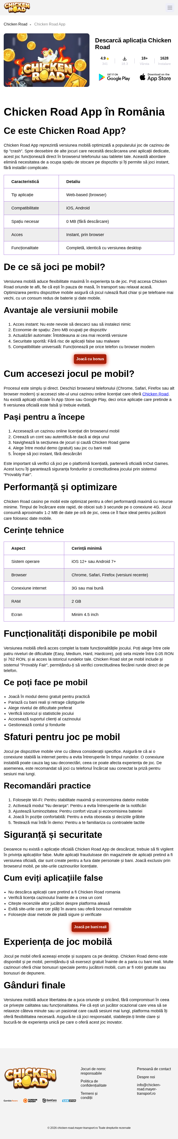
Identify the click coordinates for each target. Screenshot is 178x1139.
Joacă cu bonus (90, 359)
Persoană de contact (154, 1069)
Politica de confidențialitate (94, 1083)
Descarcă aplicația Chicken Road (133, 43)
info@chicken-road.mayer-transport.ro (149, 1089)
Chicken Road (15, 24)
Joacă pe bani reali (90, 927)
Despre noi (146, 1077)
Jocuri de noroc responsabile (93, 1071)
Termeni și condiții (89, 1096)
